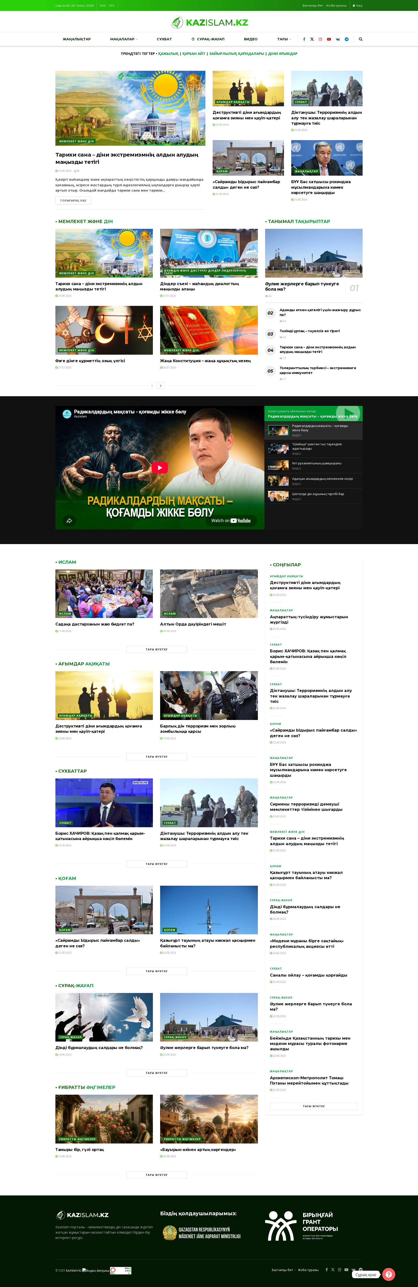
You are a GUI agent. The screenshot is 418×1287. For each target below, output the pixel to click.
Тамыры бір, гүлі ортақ (79, 1149)
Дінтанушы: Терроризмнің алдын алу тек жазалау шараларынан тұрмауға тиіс (326, 118)
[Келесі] (160, 385)
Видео (251, 39)
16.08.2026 (64, 1156)
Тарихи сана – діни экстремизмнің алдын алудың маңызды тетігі (318, 349)
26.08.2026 (222, 124)
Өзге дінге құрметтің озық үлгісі (90, 361)
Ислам (65, 613)
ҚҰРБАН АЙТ (193, 53)
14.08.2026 (169, 738)
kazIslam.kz (74, 1270)
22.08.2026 (169, 1054)
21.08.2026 (64, 631)
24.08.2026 (169, 952)
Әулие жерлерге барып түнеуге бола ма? (204, 1047)
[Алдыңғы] (152, 385)
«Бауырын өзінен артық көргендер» (198, 1149)
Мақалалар (122, 39)
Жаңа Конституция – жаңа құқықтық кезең (205, 361)
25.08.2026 (64, 171)
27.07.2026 (169, 295)
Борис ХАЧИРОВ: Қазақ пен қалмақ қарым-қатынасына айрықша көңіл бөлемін (308, 656)
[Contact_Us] (388, 1274)
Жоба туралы (336, 5)
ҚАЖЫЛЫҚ (168, 53)
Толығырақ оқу (73, 200)
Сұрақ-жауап (210, 39)
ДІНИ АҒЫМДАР (283, 53)
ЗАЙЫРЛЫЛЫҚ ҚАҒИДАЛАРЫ (236, 53)
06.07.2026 (169, 367)
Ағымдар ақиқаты (233, 102)
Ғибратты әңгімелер (77, 1139)
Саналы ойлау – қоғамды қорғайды (308, 975)
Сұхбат (164, 39)
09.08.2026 (169, 631)
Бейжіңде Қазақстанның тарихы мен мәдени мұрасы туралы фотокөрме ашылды (310, 1043)
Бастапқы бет (313, 5)
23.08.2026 (279, 982)
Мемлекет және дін (76, 141)
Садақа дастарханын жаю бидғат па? (94, 624)
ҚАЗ (103, 5)
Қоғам (222, 171)
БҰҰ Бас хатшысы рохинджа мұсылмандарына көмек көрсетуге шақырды (321, 187)
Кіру (359, 5)
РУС (112, 5)
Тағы (282, 39)
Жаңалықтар (77, 39)
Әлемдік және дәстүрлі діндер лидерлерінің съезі (205, 272)
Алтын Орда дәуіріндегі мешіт (193, 624)
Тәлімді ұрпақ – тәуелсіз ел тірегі (310, 331)
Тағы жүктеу (157, 649)
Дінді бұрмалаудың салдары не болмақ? (98, 1047)
